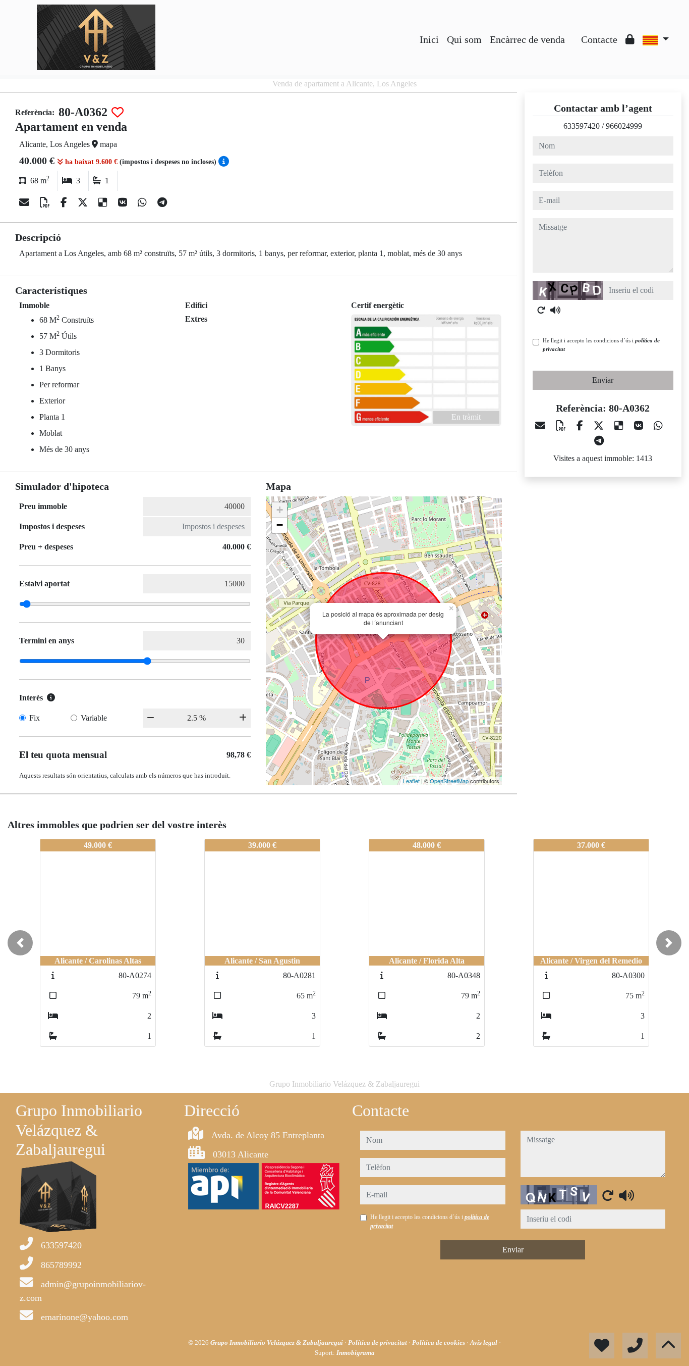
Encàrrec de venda (527, 39)
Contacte (599, 39)
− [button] (279, 525)
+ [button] (279, 509)
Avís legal (484, 1342)
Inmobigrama (355, 1352)
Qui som (464, 39)
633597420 (581, 126)
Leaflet (411, 781)
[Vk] (124, 202)
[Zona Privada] (630, 39)
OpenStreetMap (449, 781)
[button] (20, 942)
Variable (94, 718)
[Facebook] (65, 202)
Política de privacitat (378, 1342)
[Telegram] (162, 202)
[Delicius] (104, 202)
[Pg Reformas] (573, 32)
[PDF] (46, 202)
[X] (84, 202)
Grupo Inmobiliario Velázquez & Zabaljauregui (277, 1342)
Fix (34, 718)
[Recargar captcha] (541, 310)
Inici (429, 39)
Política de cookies (439, 1342)
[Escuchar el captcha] (555, 310)
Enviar (602, 380)
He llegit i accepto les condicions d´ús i (601, 344)
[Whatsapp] (143, 202)
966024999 (624, 126)
